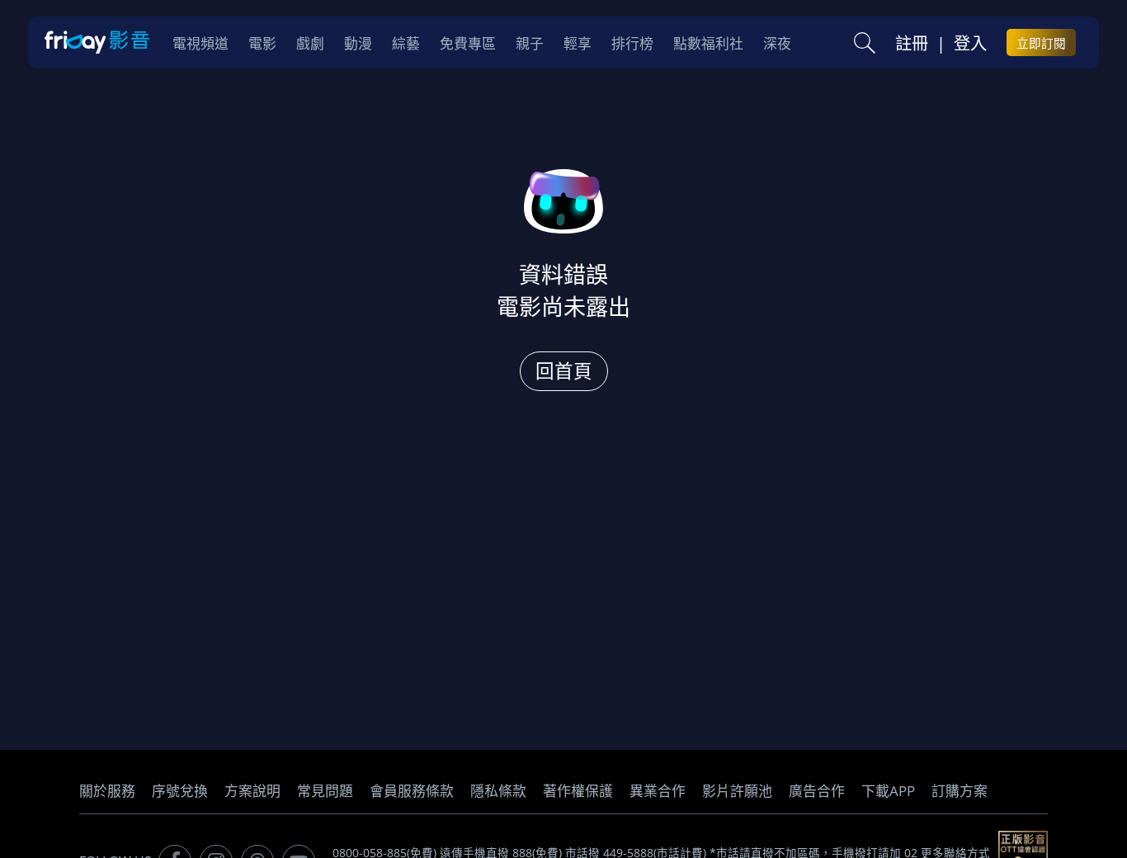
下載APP (888, 790)
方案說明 (252, 790)
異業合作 (658, 790)
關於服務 (107, 790)
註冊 (911, 42)
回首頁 (563, 371)
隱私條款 (498, 790)
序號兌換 (180, 790)
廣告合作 (817, 790)
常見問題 (325, 790)
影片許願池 (737, 790)
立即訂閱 (1041, 43)
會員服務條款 (412, 790)
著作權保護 (578, 790)
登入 (970, 42)
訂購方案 (959, 790)
